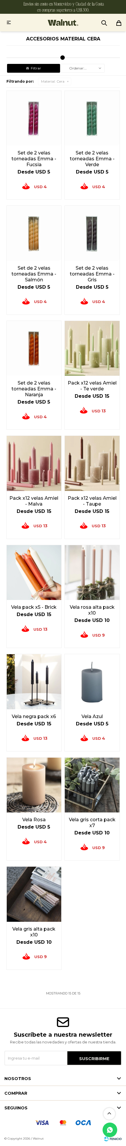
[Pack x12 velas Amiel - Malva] (34, 463)
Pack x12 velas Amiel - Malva (33, 501)
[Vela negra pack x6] (34, 681)
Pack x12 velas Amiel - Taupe (92, 501)
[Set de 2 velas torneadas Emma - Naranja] (34, 348)
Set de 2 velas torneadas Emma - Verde (92, 158)
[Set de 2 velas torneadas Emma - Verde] (92, 118)
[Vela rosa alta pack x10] (92, 572)
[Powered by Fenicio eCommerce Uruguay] (113, 1138)
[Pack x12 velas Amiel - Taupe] (92, 463)
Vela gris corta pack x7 (92, 822)
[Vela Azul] (92, 681)
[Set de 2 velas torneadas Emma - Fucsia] (34, 118)
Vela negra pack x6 (34, 716)
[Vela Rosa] (34, 785)
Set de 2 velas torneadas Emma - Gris (92, 274)
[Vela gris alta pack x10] (34, 894)
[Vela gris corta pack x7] (92, 785)
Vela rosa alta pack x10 (92, 610)
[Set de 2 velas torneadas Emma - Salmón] (34, 233)
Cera (52, 81)
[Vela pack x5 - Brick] (34, 572)
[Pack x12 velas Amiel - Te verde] (92, 348)
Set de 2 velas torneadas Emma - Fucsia (33, 158)
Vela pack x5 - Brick (34, 607)
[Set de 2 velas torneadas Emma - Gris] (92, 233)
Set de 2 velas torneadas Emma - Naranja (33, 388)
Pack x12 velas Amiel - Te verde (92, 386)
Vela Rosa (34, 819)
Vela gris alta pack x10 (33, 932)
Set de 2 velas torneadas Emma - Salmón (33, 274)
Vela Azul (92, 716)
